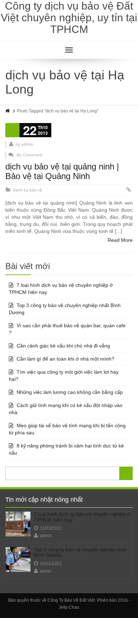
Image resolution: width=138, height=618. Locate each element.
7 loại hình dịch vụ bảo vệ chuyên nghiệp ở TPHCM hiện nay (61, 288)
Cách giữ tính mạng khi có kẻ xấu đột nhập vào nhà (65, 408)
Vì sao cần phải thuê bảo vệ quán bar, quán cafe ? (67, 329)
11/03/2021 (51, 528)
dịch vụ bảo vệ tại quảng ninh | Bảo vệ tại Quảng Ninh (62, 171)
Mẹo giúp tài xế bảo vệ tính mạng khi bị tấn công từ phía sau (67, 429)
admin (46, 535)
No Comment (29, 154)
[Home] (8, 110)
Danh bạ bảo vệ (27, 190)
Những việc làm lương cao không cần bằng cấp (70, 392)
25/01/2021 (51, 563)
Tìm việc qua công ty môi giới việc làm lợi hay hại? (64, 375)
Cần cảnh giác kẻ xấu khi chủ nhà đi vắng (63, 346)
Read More (120, 240)
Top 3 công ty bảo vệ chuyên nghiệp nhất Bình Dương (65, 308)
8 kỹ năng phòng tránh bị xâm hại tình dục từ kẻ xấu (66, 449)
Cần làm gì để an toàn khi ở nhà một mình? (65, 359)
